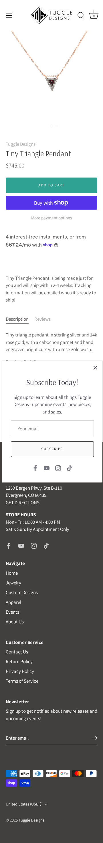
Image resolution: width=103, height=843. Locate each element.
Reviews (42, 319)
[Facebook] (35, 467)
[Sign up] (94, 738)
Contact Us (17, 652)
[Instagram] (58, 467)
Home (12, 573)
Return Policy (19, 661)
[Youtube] (46, 467)
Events (12, 612)
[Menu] (9, 15)
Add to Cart (51, 185)
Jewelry (13, 583)
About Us (15, 622)
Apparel (13, 602)
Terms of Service (22, 681)
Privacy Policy (20, 671)
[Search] (81, 16)
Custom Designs (22, 592)
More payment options (51, 217)
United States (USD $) (24, 804)
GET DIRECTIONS (22, 502)
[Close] (95, 367)
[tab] (20, 319)
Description (17, 319)
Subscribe (52, 448)
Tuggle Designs (20, 144)
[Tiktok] (69, 467)
